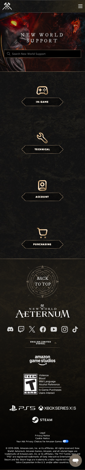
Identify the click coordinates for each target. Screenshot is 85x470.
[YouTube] (54, 329)
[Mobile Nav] (80, 6)
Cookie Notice (42, 438)
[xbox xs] (57, 408)
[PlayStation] (22, 408)
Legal (42, 432)
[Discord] (10, 329)
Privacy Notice (42, 435)
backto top (43, 281)
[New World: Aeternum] (7, 6)
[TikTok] (75, 329)
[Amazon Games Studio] (42, 361)
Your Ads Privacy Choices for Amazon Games (39, 441)
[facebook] (43, 329)
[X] (32, 329)
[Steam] (42, 420)
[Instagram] (64, 329)
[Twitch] (21, 329)
